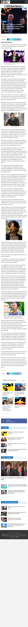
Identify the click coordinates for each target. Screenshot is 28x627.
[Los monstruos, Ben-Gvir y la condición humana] (20, 387)
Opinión (4, 21)
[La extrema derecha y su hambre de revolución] (7, 387)
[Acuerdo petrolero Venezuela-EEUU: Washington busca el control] (4, 439)
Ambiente (5, 397)
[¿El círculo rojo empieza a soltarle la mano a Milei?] (14, 468)
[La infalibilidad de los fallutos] (20, 401)
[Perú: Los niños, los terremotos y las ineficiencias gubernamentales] (7, 401)
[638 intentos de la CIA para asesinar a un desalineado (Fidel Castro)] (4, 514)
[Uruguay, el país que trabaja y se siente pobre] (4, 508)
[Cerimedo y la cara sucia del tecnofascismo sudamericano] (4, 519)
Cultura (4, 384)
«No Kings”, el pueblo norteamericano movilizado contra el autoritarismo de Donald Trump (16, 492)
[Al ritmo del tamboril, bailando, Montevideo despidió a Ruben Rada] (4, 451)
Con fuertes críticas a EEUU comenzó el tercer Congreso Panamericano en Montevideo (16, 525)
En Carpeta (17, 384)
